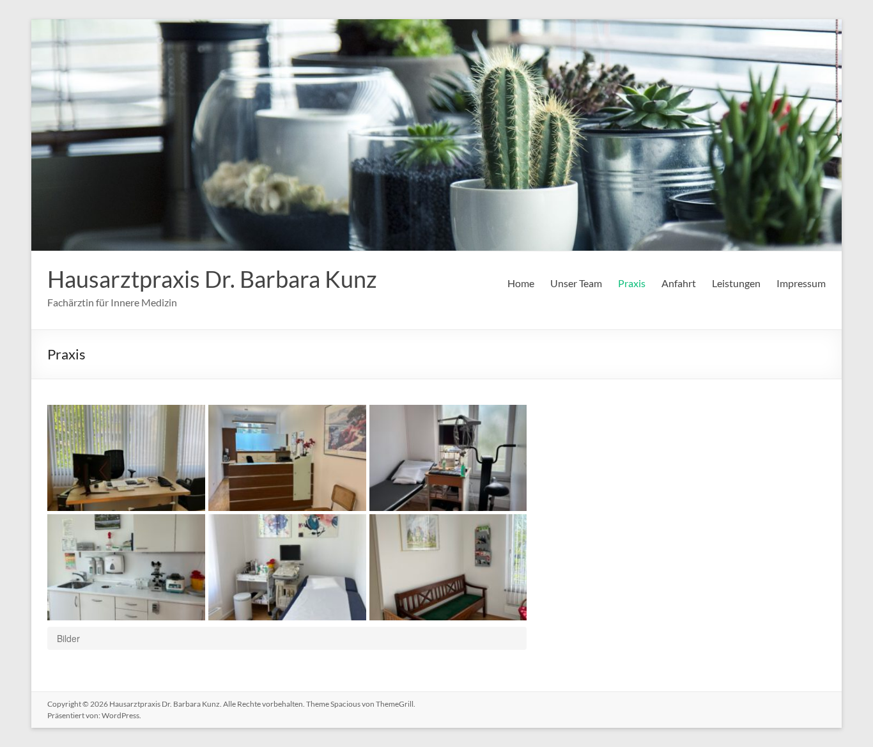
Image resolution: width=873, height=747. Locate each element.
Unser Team (576, 283)
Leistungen (736, 283)
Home (520, 283)
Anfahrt (678, 283)
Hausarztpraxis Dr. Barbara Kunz (212, 279)
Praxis (631, 283)
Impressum (801, 283)
